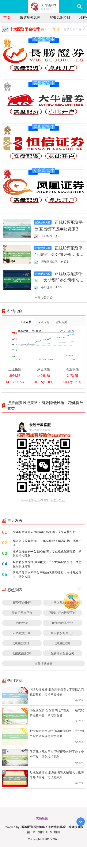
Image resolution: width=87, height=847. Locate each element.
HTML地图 (53, 832)
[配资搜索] (79, 6)
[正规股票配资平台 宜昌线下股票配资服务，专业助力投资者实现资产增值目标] (17, 228)
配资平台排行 (22, 602)
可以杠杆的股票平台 (62, 613)
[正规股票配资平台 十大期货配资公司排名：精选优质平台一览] (17, 280)
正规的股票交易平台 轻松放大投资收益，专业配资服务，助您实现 (47, 574)
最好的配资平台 (22, 613)
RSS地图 (38, 832)
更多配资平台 (72, 29)
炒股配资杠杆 (22, 643)
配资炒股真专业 (62, 623)
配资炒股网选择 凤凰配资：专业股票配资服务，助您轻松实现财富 (47, 564)
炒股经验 (22, 623)
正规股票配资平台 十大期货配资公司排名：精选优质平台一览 (58, 280)
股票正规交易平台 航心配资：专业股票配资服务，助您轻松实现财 (47, 553)
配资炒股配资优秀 (62, 653)
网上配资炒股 (62, 602)
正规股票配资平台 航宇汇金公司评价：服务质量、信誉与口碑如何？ (58, 254)
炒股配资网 (62, 643)
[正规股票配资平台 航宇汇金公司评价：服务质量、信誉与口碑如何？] (17, 254)
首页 (7, 17)
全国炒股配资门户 (62, 633)
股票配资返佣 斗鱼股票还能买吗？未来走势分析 (44, 532)
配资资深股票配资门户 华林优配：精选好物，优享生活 (47, 543)
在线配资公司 (22, 633)
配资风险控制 (60, 17)
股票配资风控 (30, 17)
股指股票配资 (22, 653)
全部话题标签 (43, 663)
